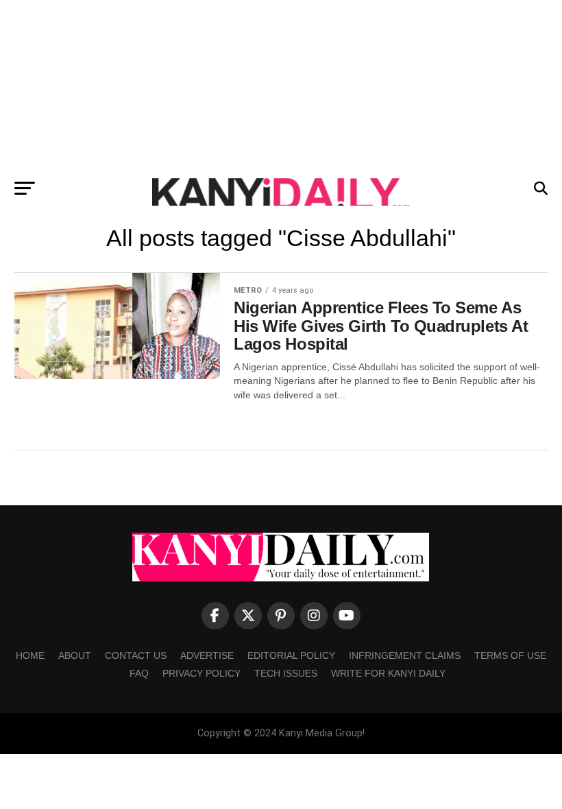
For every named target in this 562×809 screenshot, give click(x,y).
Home (30, 655)
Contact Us (136, 655)
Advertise (207, 655)
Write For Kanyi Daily (388, 673)
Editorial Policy (291, 655)
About (74, 655)
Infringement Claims (405, 655)
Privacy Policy (201, 673)
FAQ (139, 673)
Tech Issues (285, 673)
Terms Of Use (510, 655)
